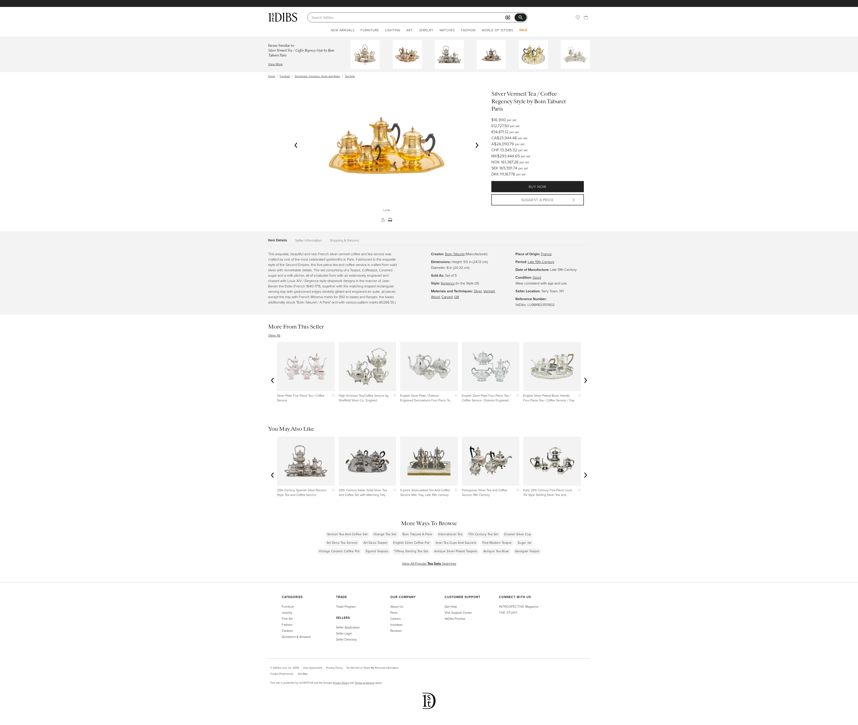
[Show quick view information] (332, 395)
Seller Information (308, 240)
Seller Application (348, 627)
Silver (478, 291)
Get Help (451, 606)
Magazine (518, 606)
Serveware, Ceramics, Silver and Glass (317, 76)
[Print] (390, 219)
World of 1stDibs (497, 30)
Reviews (396, 630)
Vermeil (489, 291)
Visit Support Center (458, 612)
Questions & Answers (296, 636)
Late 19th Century (541, 261)
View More (275, 64)
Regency (448, 283)
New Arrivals (343, 30)
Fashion (468, 30)
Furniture (370, 30)
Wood (435, 296)
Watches (447, 30)
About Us (396, 606)
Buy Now (537, 186)
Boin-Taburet (455, 253)
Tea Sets (350, 76)
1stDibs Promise (455, 618)
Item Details (277, 240)
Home (271, 76)
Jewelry (426, 30)
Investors (396, 624)
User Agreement (312, 668)
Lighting (392, 30)
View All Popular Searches (429, 563)
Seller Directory (346, 639)
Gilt (456, 296)
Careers (395, 618)
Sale (523, 30)
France (546, 253)
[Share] (383, 219)
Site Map (303, 674)
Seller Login (344, 633)
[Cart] (586, 17)
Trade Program (346, 606)
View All (274, 335)
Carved (447, 296)
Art (409, 30)
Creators (287, 630)
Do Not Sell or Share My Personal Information (373, 668)
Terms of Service (364, 683)
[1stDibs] (282, 17)
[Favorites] (578, 17)
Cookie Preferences (282, 674)
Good (537, 277)
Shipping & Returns (344, 240)
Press (393, 612)
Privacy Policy (334, 668)
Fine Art (287, 618)
